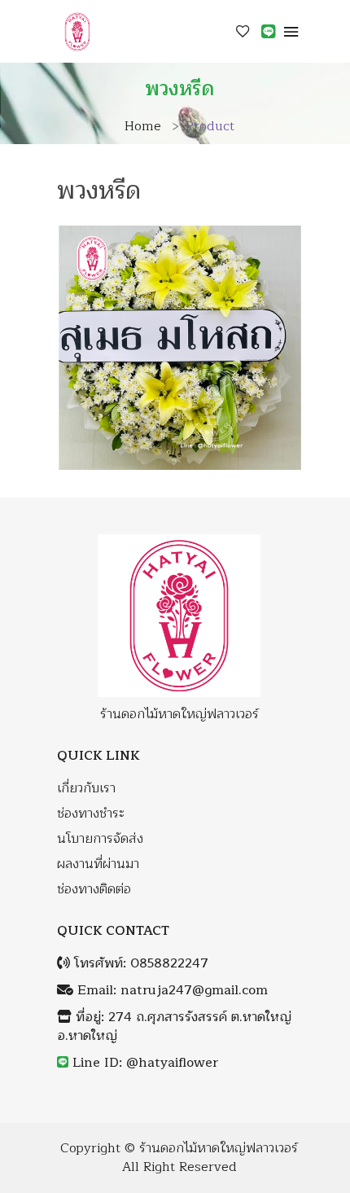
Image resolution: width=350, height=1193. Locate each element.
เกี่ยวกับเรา (86, 788)
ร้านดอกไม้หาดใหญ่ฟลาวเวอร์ (218, 1148)
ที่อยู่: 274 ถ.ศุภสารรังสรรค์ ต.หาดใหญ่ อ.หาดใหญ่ (174, 1027)
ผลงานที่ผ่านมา (98, 864)
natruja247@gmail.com (194, 990)
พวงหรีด (99, 190)
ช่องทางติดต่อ (94, 889)
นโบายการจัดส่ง (100, 839)
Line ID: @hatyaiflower (145, 1063)
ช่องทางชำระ (91, 814)
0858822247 (169, 963)
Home (143, 126)
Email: (170, 990)
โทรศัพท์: (139, 963)
